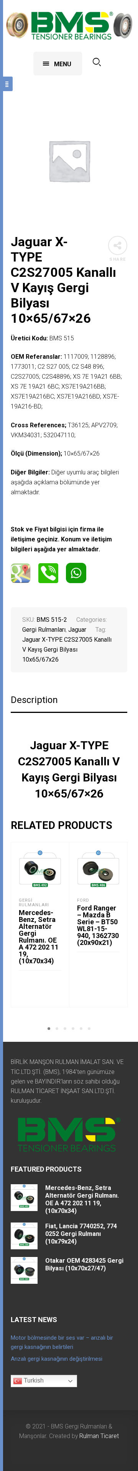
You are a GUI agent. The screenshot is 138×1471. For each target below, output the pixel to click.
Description (34, 700)
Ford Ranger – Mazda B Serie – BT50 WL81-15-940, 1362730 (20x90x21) (98, 925)
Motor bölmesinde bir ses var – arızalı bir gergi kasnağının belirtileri (62, 1342)
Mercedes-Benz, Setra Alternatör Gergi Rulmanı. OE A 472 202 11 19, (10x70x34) (39, 937)
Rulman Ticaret (99, 1436)
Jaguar (77, 629)
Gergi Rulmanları (44, 629)
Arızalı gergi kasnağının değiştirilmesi (56, 1358)
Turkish (33, 1380)
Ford (83, 900)
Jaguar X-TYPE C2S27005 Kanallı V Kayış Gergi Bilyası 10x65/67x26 (67, 649)
